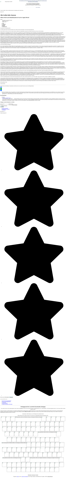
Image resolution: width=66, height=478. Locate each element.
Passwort (10, 104)
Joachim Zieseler (4, 26)
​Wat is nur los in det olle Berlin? (6, 400)
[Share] (33, 90)
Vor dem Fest (4, 402)
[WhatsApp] (33, 89)
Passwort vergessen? (5, 108)
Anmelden (2, 106)
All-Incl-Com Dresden (25, 476)
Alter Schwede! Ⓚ (4, 403)
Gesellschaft (4, 24)
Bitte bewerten (2, 397)
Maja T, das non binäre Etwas (6, 401)
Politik (3, 23)
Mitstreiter (3, 25)
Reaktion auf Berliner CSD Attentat (7, 404)
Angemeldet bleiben (4, 105)
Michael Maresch (50, 476)
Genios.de (21, 408)
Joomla (18, 476)
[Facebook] (33, 87)
